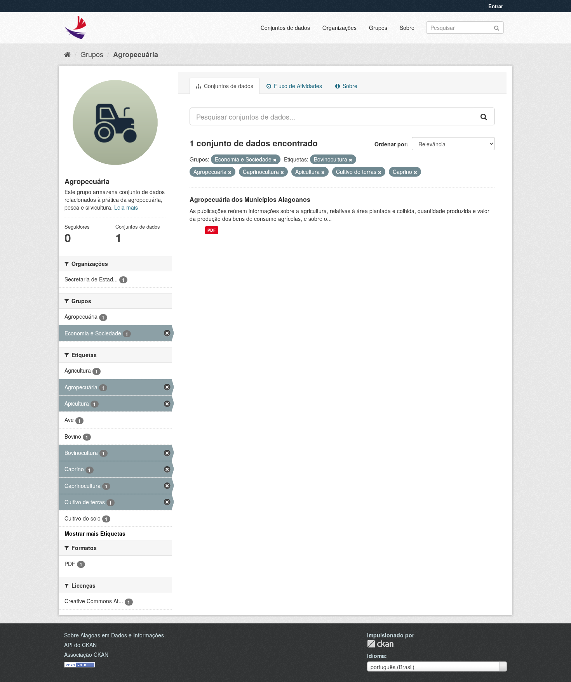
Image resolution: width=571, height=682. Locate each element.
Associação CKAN (86, 654)
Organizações (339, 27)
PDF (211, 230)
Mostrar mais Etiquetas (94, 533)
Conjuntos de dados (285, 27)
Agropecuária (135, 54)
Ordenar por (390, 144)
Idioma (376, 655)
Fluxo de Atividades (297, 86)
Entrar (495, 6)
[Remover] (275, 159)
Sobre (407, 27)
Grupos (378, 27)
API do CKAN (80, 645)
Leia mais (126, 207)
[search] (484, 116)
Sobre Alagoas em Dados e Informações (114, 635)
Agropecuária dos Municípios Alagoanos (250, 199)
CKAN (380, 644)
